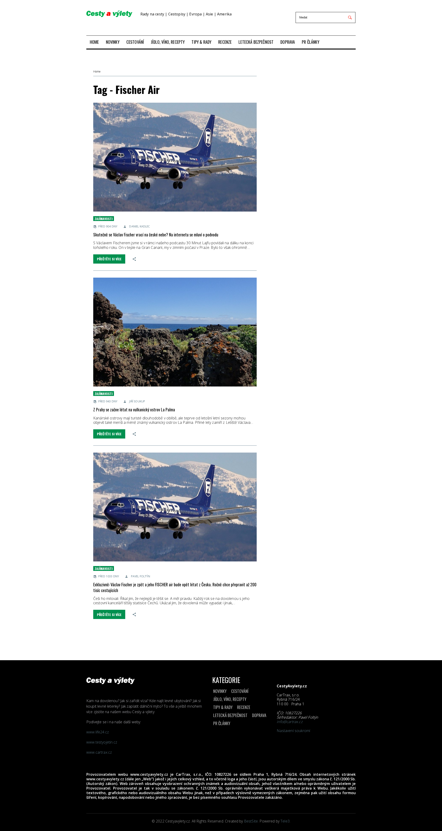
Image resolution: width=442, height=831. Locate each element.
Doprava (259, 715)
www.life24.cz (97, 732)
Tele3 (285, 821)
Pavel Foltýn (140, 576)
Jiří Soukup (137, 401)
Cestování (239, 691)
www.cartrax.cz (99, 752)
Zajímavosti (104, 218)
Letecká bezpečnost (230, 715)
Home (96, 71)
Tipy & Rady (223, 707)
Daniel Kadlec (139, 226)
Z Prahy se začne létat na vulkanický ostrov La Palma (134, 410)
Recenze (243, 707)
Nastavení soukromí (293, 730)
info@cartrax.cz (289, 721)
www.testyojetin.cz (102, 742)
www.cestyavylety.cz (149, 774)
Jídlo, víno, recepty (229, 699)
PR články (221, 723)
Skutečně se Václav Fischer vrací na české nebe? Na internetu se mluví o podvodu (155, 235)
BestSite (251, 821)
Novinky (220, 691)
